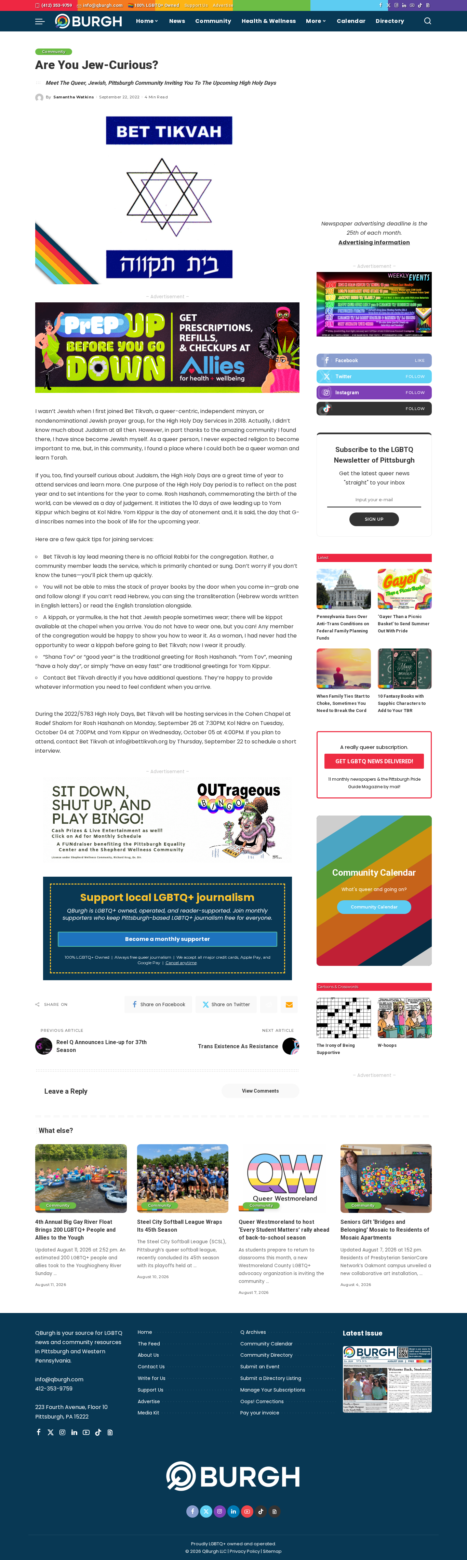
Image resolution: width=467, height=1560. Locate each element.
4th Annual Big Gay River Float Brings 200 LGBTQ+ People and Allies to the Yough (75, 1230)
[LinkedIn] (404, 5)
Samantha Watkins (73, 97)
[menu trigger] (43, 21)
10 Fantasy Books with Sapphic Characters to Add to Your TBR (402, 703)
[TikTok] (420, 5)
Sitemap (272, 1551)
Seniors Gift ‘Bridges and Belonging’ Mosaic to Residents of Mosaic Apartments (385, 1230)
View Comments (260, 1091)
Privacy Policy (245, 1551)
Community (53, 51)
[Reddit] (268, 1004)
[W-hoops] (405, 1018)
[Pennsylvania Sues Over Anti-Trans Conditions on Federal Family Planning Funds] (344, 589)
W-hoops (387, 1045)
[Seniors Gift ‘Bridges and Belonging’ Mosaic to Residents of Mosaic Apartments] (386, 1178)
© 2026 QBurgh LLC (206, 1551)
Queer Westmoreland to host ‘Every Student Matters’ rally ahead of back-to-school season (284, 1230)
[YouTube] (412, 5)
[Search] (428, 21)
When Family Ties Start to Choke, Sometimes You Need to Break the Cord (343, 703)
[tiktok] (374, 408)
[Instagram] (396, 5)
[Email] (289, 1004)
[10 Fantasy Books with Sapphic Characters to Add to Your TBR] (405, 668)
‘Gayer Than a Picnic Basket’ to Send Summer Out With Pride (404, 623)
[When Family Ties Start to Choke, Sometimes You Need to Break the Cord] (344, 668)
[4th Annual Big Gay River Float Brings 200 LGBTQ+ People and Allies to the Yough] (81, 1178)
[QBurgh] (89, 21)
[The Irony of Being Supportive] (344, 1018)
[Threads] (428, 5)
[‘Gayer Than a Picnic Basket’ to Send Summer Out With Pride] (405, 589)
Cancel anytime (181, 962)
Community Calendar (374, 906)
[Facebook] (381, 5)
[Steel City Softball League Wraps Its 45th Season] (183, 1178)
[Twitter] (388, 5)
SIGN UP (374, 519)
